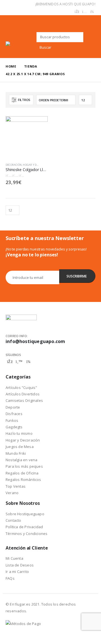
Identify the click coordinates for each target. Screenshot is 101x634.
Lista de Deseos (20, 565)
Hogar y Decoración (37, 165)
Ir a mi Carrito (17, 571)
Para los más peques (24, 466)
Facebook (10, 361)
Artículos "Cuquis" (21, 387)
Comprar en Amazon (38, 123)
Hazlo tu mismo (19, 433)
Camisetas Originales (24, 400)
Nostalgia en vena (21, 459)
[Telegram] (92, 11)
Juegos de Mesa (20, 446)
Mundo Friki (16, 453)
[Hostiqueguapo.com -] (21, 43)
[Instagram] (84, 11)
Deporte (13, 407)
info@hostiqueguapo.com (35, 341)
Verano (12, 492)
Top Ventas (16, 486)
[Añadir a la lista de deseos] (45, 165)
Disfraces (14, 413)
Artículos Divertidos (23, 393)
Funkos (12, 420)
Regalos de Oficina (22, 473)
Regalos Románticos (23, 479)
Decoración (14, 165)
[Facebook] (77, 11)
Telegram (28, 361)
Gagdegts (14, 426)
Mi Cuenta (14, 558)
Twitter (19, 361)
